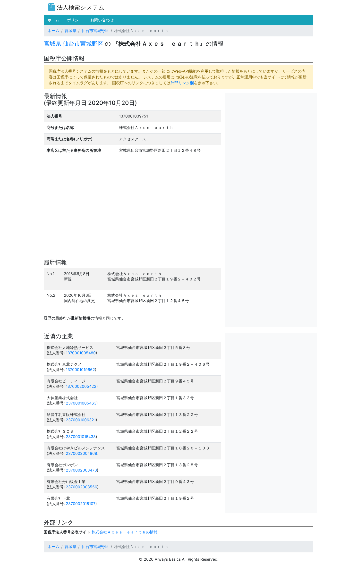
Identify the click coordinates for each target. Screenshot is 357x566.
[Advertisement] (270, 127)
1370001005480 (81, 352)
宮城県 (70, 30)
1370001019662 (80, 369)
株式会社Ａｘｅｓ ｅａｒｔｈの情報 (125, 532)
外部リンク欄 (182, 82)
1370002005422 (81, 386)
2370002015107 (80, 503)
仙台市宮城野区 (95, 30)
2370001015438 (81, 436)
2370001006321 (81, 419)
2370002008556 (81, 486)
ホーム (53, 30)
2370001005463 (81, 403)
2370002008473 (81, 470)
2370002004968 (81, 453)
